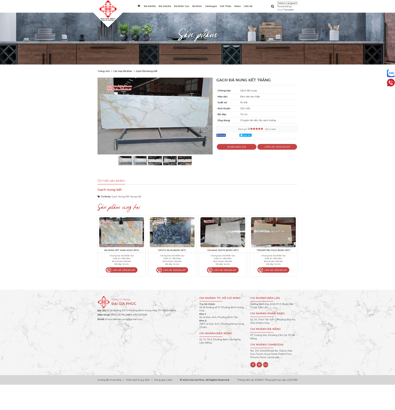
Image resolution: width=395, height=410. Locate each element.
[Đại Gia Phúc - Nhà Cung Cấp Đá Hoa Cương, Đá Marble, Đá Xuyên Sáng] (107, 10)
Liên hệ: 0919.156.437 (277, 146)
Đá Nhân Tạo (181, 6)
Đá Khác (197, 6)
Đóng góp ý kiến (163, 380)
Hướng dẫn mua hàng (110, 380)
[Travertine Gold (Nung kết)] (273, 232)
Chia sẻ (221, 135)
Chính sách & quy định (138, 380)
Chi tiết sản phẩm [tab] (111, 181)
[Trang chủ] (139, 6)
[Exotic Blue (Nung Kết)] (172, 232)
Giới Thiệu (225, 6)
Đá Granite (165, 6)
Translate (288, 9)
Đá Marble (150, 6)
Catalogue (211, 6)
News (237, 6)
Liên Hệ (248, 6)
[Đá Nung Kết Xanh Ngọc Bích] (121, 232)
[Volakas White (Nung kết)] (222, 232)
